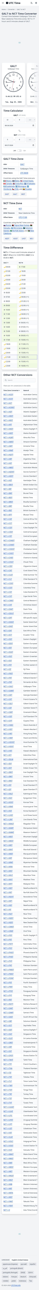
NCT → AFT (7, 424)
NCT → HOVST (9, 742)
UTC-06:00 (24, 173)
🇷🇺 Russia (7, 225)
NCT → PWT (8, 987)
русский (24, 1264)
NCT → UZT (7, 1128)
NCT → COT (7, 588)
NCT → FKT (7, 678)
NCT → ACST (8, 399)
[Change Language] (31, 3)
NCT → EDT (7, 639)
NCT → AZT (7, 480)
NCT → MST (7, 871)
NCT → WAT (7, 1163)
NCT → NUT (7, 914)
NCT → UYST (8, 1120)
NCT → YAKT (8, 1201)
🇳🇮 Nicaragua (20, 186)
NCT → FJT (7, 669)
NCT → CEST (8, 532)
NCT (20, 209)
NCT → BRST (8, 502)
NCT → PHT (7, 961)
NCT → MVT (8, 879)
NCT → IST (7, 785)
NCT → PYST (8, 991)
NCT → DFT (7, 618)
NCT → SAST (8, 1017)
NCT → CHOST (9, 549)
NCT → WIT (7, 1188)
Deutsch (23, 1277)
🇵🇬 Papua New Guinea (20, 225)
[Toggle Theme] (36, 3)
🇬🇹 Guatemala (9, 186)
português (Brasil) (16, 1268)
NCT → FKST (8, 673)
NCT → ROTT (8, 1004)
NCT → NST (7, 905)
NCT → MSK (8, 867)
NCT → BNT (7, 493)
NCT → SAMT (8, 1012)
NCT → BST (7, 510)
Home (4, 9)
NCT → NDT (7, 888)
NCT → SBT (7, 1021)
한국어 (30, 1272)
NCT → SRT (7, 1047)
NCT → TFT (7, 1064)
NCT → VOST (8, 1145)
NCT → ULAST (8, 1107)
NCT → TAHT (8, 1060)
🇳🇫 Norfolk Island (17, 231)
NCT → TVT (7, 1103)
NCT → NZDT (8, 918)
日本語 (23, 1272)
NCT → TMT (7, 1085)
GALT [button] (5, 263)
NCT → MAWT (8, 832)
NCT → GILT (8, 703)
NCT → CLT (7, 579)
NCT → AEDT (8, 416)
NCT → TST (7, 1098)
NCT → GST (7, 716)
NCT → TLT (7, 1081)
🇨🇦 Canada (7, 183)
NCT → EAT (7, 630)
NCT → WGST (8, 1176)
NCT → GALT (8, 686)
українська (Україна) (10, 1264)
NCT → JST (7, 789)
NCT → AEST (8, 420)
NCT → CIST (7, 566)
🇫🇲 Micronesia (16, 228)
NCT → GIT (7, 708)
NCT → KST (7, 811)
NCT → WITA (8, 1193)
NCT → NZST (8, 922)
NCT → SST (7, 1051)
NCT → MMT (8, 862)
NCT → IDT (7, 764)
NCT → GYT (7, 721)
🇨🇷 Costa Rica (18, 183)
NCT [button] (20, 263)
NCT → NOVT (8, 897)
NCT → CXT (7, 605)
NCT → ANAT (8, 450)
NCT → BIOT (8, 485)
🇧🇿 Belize (15, 181)
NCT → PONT (8, 978)
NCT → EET (7, 648)
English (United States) (20, 1260)
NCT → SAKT (8, 1008)
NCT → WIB (7, 1184)
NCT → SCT (7, 1025)
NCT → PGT (7, 948)
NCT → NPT (7, 901)
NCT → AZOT (8, 476)
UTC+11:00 (23, 217)
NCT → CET (7, 536)
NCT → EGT (7, 656)
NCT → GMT (8, 712)
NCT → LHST (8, 815)
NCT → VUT (7, 1150)
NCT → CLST (8, 575)
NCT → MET (7, 845)
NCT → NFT (7, 892)
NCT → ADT (7, 412)
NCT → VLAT (8, 1137)
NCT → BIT (7, 489)
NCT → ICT (7, 755)
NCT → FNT (7, 682)
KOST (15, 238)
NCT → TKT (7, 1077)
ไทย (30, 1281)
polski (14, 1281)
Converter (11, 9)
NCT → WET (7, 1171)
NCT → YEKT (8, 1206)
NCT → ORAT (8, 931)
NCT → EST (7, 660)
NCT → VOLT (8, 1141)
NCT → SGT (7, 1034)
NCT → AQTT (8, 454)
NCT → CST (7, 592)
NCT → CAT (7, 519)
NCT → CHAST (8, 545)
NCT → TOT (7, 1090)
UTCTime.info (15, 1285)
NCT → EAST (8, 626)
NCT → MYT (7, 884)
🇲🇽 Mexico (7, 181)
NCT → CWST (8, 600)
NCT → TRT (7, 1094)
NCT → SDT (7, 1030)
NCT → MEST (8, 841)
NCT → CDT (7, 527)
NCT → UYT (7, 1124)
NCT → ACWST (9, 407)
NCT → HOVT (8, 746)
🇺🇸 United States (26, 181)
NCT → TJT (7, 1073)
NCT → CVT (7, 596)
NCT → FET (7, 665)
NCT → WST (7, 1197)
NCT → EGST (8, 652)
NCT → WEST (8, 1167)
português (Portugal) (10, 1272)
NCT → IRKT (8, 776)
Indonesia (22, 1281)
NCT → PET (7, 939)
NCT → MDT (8, 836)
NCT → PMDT (8, 970)
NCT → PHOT (8, 952)
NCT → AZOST (8, 472)
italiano (5, 1277)
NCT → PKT (7, 965)
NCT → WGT (8, 1180)
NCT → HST (7, 751)
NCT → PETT (8, 944)
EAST (7, 194)
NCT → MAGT (8, 824)
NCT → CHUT (8, 562)
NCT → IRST (7, 781)
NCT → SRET (8, 1042)
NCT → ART (7, 459)
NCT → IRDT (8, 772)
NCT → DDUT (8, 613)
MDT (23, 194)
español (32, 1264)
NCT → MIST (8, 854)
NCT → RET (7, 1000)
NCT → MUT (8, 875)
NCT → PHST (8, 957)
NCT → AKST (8, 433)
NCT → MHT (8, 849)
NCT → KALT (8, 794)
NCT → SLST (8, 1038)
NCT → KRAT (8, 806)
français (14, 1277)
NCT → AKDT (8, 429)
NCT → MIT (7, 858)
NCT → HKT (7, 733)
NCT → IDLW (8, 759)
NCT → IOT (7, 768)
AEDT (7, 238)
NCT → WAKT (8, 1154)
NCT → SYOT (8, 1055)
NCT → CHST (8, 557)
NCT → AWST (8, 467)
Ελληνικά (32, 1277)
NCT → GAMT (8, 691)
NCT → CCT (7, 523)
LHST (24, 238)
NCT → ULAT (8, 1111)
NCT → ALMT (8, 437)
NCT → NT (7, 909)
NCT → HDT (7, 729)
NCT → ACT (7, 403)
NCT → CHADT (9, 540)
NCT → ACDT (8, 394)
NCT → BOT (7, 497)
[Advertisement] (19, 42)
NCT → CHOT (8, 553)
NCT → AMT (8, 446)
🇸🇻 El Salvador (29, 183)
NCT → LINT (8, 819)
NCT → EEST (8, 643)
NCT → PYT (7, 995)
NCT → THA (7, 1068)
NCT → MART (8, 828)
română (5, 1281)
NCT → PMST (8, 974)
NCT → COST (8, 583)
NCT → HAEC (8, 725)
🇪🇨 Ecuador (27, 189)
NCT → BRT (7, 506)
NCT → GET (7, 695)
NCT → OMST (8, 927)
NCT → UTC (7, 1115)
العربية (5, 1268)
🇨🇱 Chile (15, 189)
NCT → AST (7, 463)
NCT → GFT (7, 699)
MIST (32, 238)
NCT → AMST (8, 442)
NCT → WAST (8, 1158)
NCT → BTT (7, 515)
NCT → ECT (7, 635)
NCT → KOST (8, 802)
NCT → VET (7, 1133)
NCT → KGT (7, 798)
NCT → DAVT (8, 609)
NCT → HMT (8, 738)
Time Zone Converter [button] (11, 390)
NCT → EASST (8, 622)
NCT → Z (6, 1210)
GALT (22, 164)
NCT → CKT (7, 570)
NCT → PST (7, 982)
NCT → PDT (7, 935)
